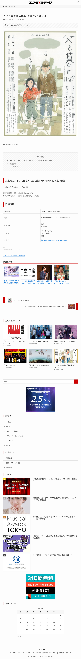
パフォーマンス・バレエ (14, 436)
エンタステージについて (17, 653)
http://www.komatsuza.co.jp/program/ (54, 240)
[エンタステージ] (40, 2)
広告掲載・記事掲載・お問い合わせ (46, 653)
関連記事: (16, 166)
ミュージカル (10, 440)
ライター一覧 (30, 653)
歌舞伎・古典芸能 (12, 431)
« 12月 (19, 636)
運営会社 (68, 653)
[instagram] (39, 649)
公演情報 (9, 458)
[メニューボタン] (2, 2)
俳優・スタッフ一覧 (13, 463)
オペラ (8, 426)
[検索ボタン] (78, 2)
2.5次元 (8, 422)
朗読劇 (8, 445)
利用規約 (61, 653)
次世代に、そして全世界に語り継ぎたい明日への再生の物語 (31, 160)
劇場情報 (9, 467)
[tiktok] (42, 649)
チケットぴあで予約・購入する (14, 256)
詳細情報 (13, 164)
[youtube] (44, 649)
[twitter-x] (37, 649)
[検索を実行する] (76, 381)
